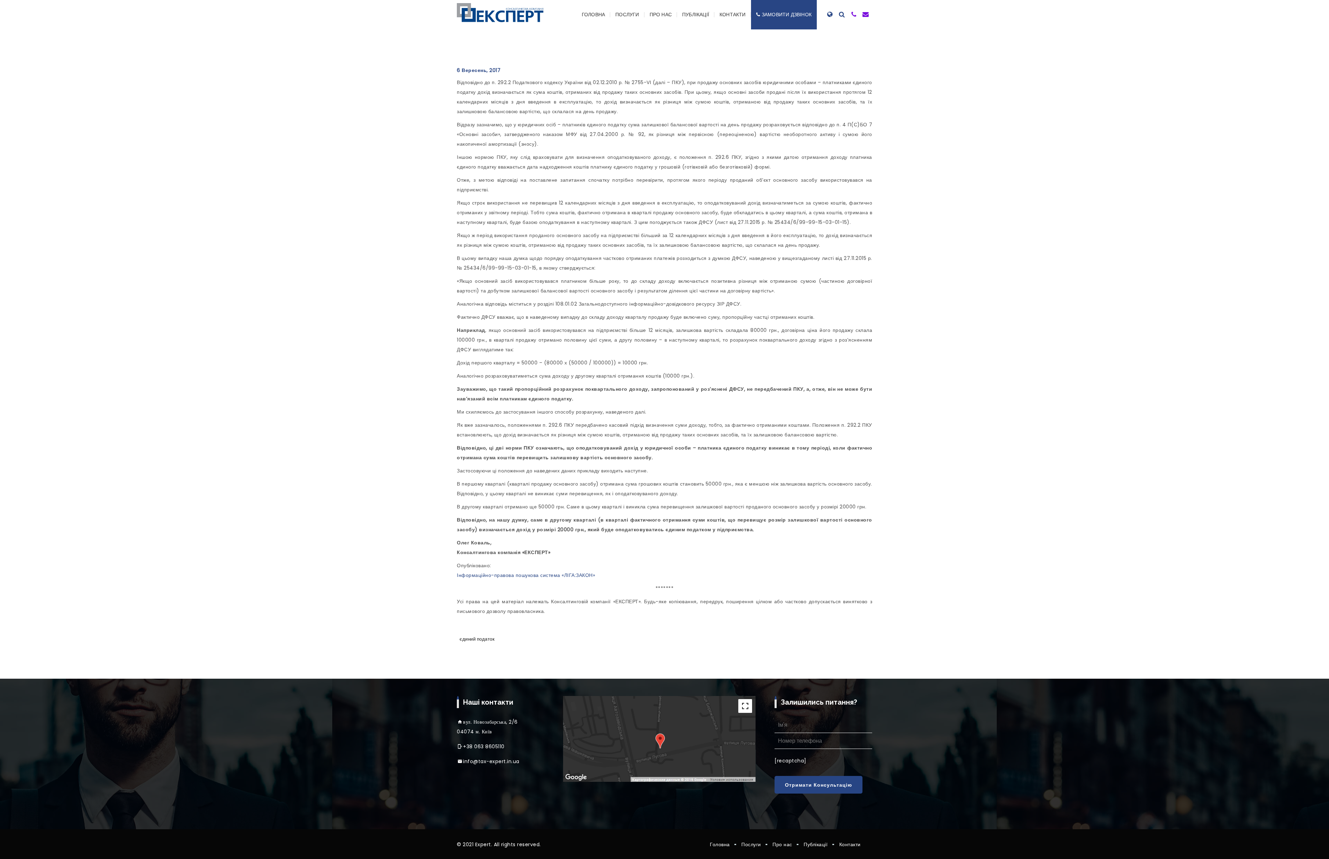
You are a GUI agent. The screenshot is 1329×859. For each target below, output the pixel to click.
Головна (593, 14)
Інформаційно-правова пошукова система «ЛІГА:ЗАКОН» (526, 575)
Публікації (695, 14)
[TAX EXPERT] (500, 12)
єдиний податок (477, 639)
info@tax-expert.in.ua (491, 761)
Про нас (661, 14)
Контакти (733, 14)
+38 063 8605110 (484, 746)
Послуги (627, 14)
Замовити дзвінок (787, 14)
